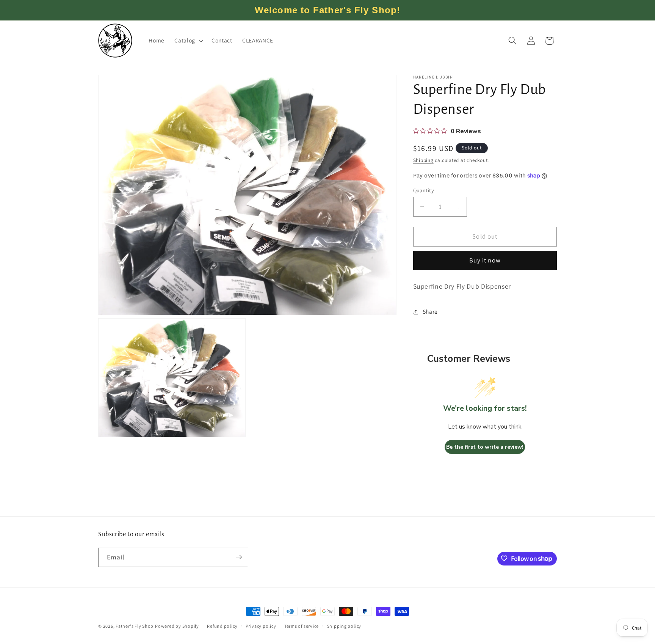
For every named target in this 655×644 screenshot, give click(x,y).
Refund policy (222, 626)
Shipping (423, 160)
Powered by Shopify (177, 626)
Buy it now (485, 260)
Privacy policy (261, 626)
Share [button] (430, 312)
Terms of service (301, 626)
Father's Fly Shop (135, 626)
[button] (188, 40)
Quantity (423, 190)
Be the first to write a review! (484, 447)
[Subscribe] (239, 557)
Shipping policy (344, 626)
